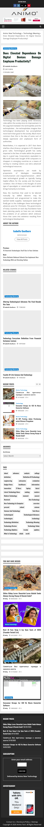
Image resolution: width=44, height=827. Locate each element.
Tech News (36, 511)
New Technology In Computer (13, 503)
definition (7, 477)
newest (37, 496)
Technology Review (10, 526)
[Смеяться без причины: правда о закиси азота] (22, 651)
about (6, 473)
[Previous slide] (37, 384)
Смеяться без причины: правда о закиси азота (22, 667)
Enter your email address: (22, 768)
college (37, 473)
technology (35, 518)
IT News (18, 488)
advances (16, 473)
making (27, 492)
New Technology (34, 499)
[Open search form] (40, 26)
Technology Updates (10, 530)
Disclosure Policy (23, 822)
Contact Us (10, 822)
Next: (21, 257)
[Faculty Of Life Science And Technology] (22, 359)
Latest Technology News (12, 492)
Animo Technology (21, 403)
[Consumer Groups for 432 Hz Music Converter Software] (22, 687)
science (36, 507)
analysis (26, 473)
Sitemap (34, 822)
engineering (8, 481)
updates (36, 530)
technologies (8, 518)
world (27, 533)
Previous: (20, 249)
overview (36, 503)
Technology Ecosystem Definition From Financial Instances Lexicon (22, 339)
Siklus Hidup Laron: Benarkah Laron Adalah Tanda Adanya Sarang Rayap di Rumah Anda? (8, 420)
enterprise (22, 481)
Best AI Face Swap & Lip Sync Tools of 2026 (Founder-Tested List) (8, 433)
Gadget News (8, 484)
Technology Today (33, 526)
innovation (7, 488)
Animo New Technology (12, 33)
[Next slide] (39, 384)
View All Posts (22, 239)
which (21, 533)
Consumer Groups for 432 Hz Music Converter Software (8, 394)
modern (36, 492)
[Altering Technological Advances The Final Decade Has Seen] (22, 286)
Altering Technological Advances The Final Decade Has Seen (22, 303)
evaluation (36, 481)
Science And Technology (12, 511)
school (22, 507)
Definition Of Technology (31, 477)
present (6, 507)
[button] (3, 26)
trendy (26, 530)
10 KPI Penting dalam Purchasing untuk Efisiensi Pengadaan (8, 407)
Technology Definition (11, 522)
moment (26, 496)
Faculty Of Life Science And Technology (17, 374)
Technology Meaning (31, 33)
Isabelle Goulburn (22, 231)
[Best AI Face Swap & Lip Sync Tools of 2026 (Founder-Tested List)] (22, 614)
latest (37, 488)
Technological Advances (31, 514)
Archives (6, 452)
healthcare (22, 484)
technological (8, 514)
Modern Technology (10, 496)
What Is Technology (10, 533)
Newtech (7, 499)
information (35, 484)
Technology (19, 390)
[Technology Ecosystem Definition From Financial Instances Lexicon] (22, 323)
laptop (28, 488)
